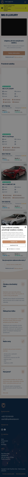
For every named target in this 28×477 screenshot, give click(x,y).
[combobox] (25, 227)
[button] (14, 249)
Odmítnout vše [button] (14, 245)
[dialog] (14, 238)
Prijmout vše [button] (14, 241)
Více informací (5, 238)
